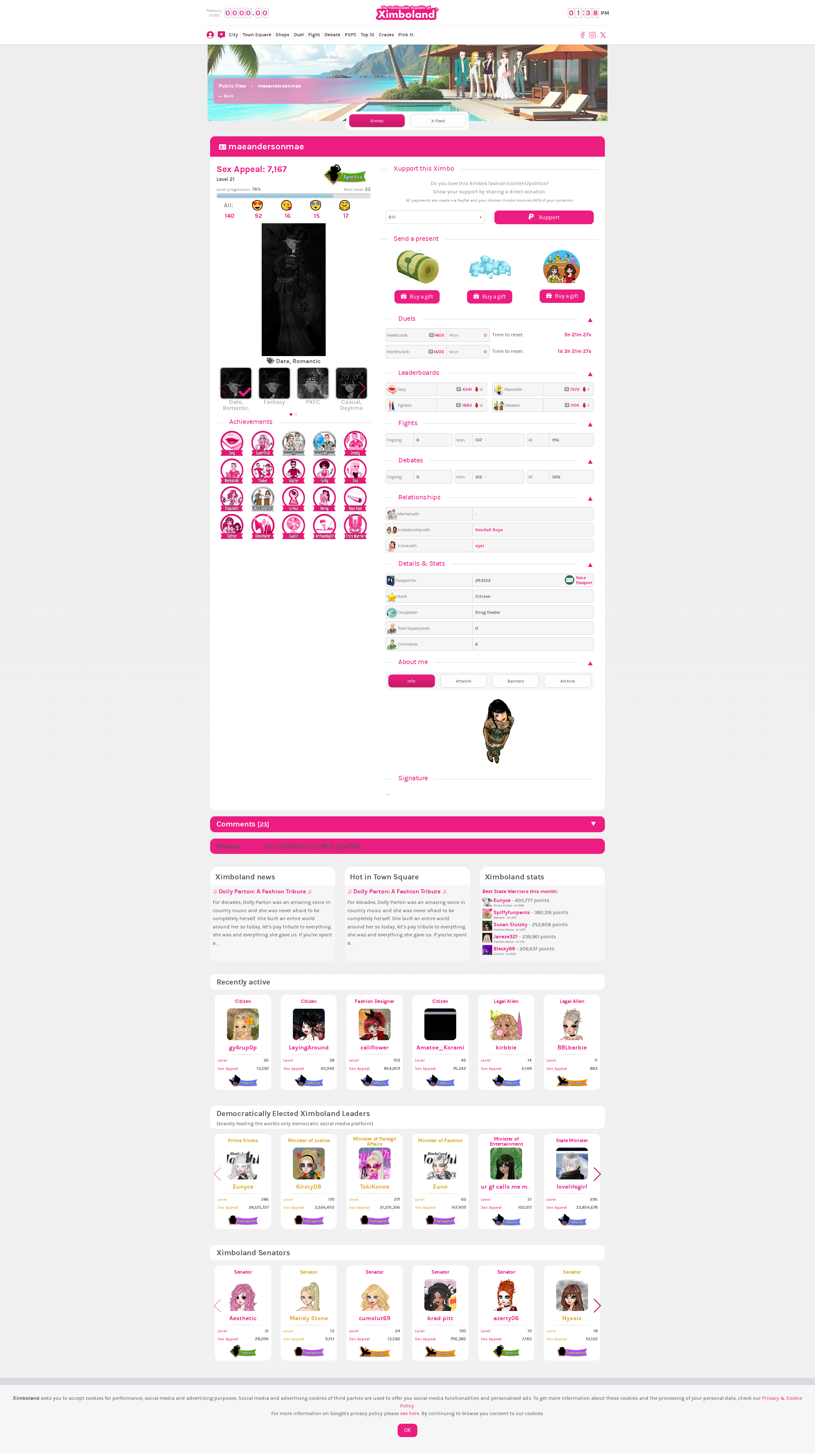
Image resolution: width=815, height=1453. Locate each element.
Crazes (386, 35)
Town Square (257, 35)
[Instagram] (593, 35)
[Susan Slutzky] (487, 924)
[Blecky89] (487, 949)
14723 (438, 351)
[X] (604, 35)
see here (409, 1413)
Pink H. (406, 35)
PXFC (351, 35)
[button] (363, 392)
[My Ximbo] (210, 35)
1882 (467, 405)
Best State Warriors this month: (519, 891)
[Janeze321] (487, 937)
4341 (467, 389)
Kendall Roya (489, 530)
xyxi (479, 545)
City (233, 35)
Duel (299, 35)
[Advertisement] (407, 60)
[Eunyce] (487, 900)
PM (605, 13)
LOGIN (252, 846)
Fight (314, 35)
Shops (282, 35)
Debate (332, 35)
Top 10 (367, 35)
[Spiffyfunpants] (487, 912)
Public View (232, 86)
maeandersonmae (279, 86)
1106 (575, 405)
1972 (575, 389)
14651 (438, 335)
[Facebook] (584, 35)
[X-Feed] (221, 35)
